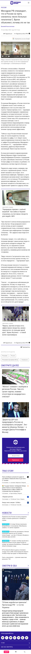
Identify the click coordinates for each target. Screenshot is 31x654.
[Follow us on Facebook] (2, 637)
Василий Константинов (7, 26)
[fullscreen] (28, 56)
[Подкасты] (26, 637)
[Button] (7, 34)
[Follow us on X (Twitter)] (6, 637)
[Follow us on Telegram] (18, 637)
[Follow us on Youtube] (10, 637)
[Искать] (24, 652)
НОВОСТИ (7, 512)
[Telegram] (15, 652)
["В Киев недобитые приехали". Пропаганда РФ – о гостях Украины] (15, 584)
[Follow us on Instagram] (14, 637)
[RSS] (22, 637)
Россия (3, 7)
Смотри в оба (9, 565)
